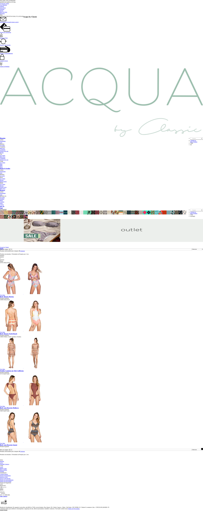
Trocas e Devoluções (5, 45)
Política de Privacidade (5, 481)
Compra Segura (4, 61)
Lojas (1, 462)
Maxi (1, 167)
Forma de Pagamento (5, 475)
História (2, 461)
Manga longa (3, 181)
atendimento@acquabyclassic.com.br (9, 22)
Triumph (2, 9)
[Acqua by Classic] (101, 136)
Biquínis (2, 138)
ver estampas (3, 209)
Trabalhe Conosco (4, 464)
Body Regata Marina (7, 297)
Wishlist (2, 471)
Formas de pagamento (5, 32)
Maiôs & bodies (5, 168)
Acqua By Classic (4, 3)
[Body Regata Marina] (23, 293)
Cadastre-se (193, 140)
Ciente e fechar (3, 510)
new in (2, 206)
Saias (1, 203)
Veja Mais (2, 295)
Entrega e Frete (4, 38)
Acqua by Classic (4, 247)
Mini (1, 164)
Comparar (22, 251)
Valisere (2, 6)
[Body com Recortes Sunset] (23, 442)
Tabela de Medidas (4, 66)
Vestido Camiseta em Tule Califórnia (12, 371)
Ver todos (2, 145)
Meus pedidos (3, 470)
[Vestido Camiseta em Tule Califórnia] (23, 367)
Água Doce (3, 7)
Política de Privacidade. (74, 508)
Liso (1, 142)
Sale (1, 208)
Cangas (2, 204)
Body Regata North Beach (8, 334)
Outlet (1, 248)
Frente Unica (3, 187)
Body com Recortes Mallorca (9, 408)
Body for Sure (3, 12)
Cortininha (2, 149)
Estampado (3, 141)
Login (1, 467)
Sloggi (1, 10)
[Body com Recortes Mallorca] (23, 405)
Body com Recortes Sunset (8, 445)
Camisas (2, 202)
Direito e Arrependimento (6, 53)
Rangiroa (2, 13)
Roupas (2, 190)
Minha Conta (3, 468)
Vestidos (2, 199)
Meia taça (2, 148)
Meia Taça (2, 157)
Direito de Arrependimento (6, 480)
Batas (1, 200)
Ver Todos (2, 155)
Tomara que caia (4, 151)
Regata (1, 152)
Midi (1, 165)
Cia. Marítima (3, 5)
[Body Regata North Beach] (23, 330)
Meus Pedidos (193, 142)
